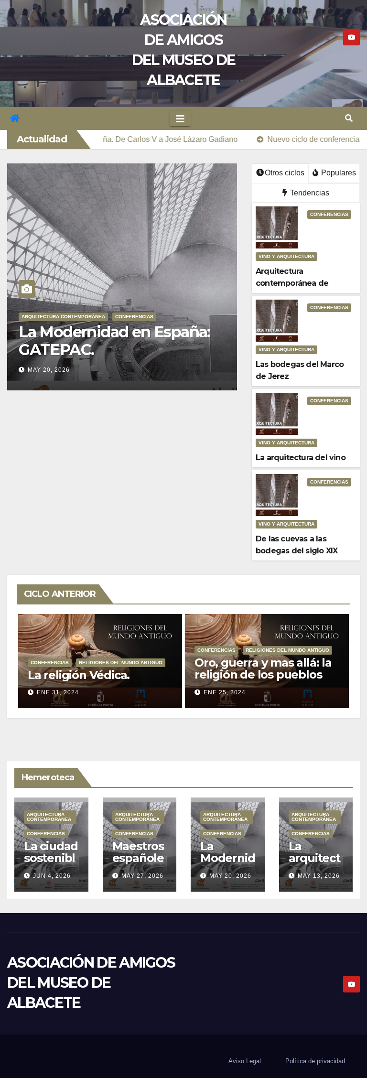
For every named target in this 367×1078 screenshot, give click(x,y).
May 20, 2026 (49, 370)
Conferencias (134, 316)
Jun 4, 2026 (52, 876)
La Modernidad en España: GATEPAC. (114, 341)
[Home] (15, 118)
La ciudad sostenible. (51, 858)
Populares (337, 173)
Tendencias (308, 193)
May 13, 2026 (319, 876)
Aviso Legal (244, 1061)
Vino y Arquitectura (286, 256)
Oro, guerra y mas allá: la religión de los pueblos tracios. (96, 674)
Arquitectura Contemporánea (63, 316)
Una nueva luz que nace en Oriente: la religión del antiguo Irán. (265, 674)
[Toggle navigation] (180, 118)
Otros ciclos (284, 173)
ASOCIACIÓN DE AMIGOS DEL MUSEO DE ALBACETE (91, 983)
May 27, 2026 (142, 876)
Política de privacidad (315, 1061)
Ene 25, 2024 (58, 692)
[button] (349, 118)
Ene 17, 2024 (225, 692)
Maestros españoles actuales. (138, 864)
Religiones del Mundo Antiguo (120, 650)
